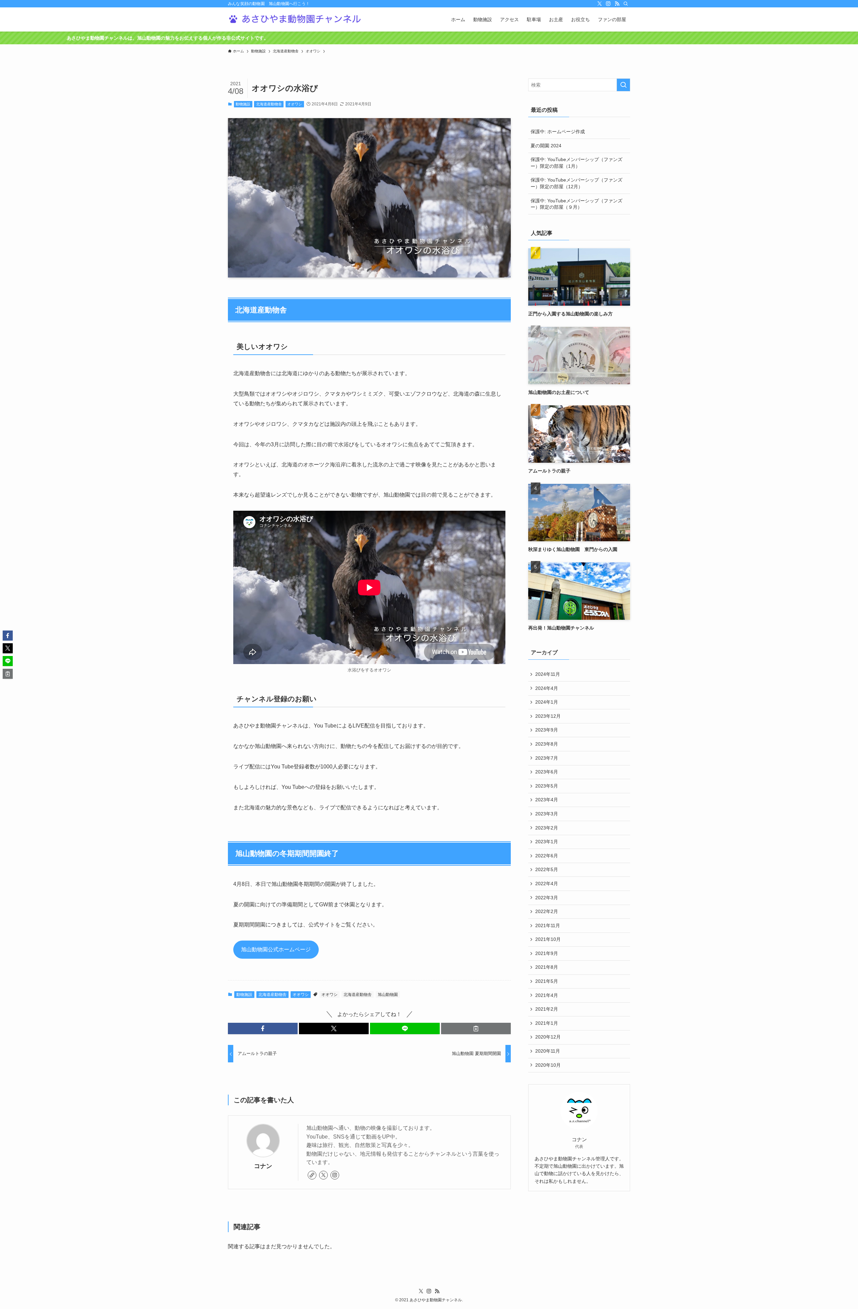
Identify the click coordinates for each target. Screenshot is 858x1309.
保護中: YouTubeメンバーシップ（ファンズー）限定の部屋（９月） (576, 204)
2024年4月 (546, 688)
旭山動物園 (388, 994)
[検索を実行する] (623, 85)
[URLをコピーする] (476, 1028)
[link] (312, 1175)
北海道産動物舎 (269, 104)
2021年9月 (546, 953)
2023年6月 (546, 771)
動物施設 (243, 104)
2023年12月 (548, 716)
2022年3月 (546, 897)
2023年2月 (546, 827)
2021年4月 (546, 995)
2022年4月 (546, 883)
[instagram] (608, 3)
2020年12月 (548, 1037)
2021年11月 (547, 925)
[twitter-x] (599, 3)
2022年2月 (546, 911)
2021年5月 (546, 981)
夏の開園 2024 (546, 145)
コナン (263, 1166)
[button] (263, 1028)
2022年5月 (546, 869)
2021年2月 (546, 1009)
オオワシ (294, 104)
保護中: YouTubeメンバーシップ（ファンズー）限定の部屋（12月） (576, 183)
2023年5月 (546, 786)
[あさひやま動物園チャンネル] (295, 19)
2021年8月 (546, 967)
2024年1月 (546, 702)
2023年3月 (546, 813)
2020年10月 (548, 1065)
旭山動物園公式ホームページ (276, 949)
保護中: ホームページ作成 (558, 131)
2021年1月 (546, 1023)
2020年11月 (547, 1051)
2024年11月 (547, 674)
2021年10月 (548, 939)
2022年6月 (546, 855)
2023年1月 (546, 841)
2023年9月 (546, 730)
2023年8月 (546, 744)
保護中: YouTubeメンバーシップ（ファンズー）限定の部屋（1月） (576, 163)
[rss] (617, 3)
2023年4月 (546, 799)
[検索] (625, 3)
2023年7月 (546, 758)
